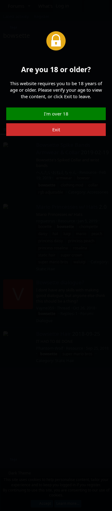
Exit (56, 129)
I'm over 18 (56, 114)
